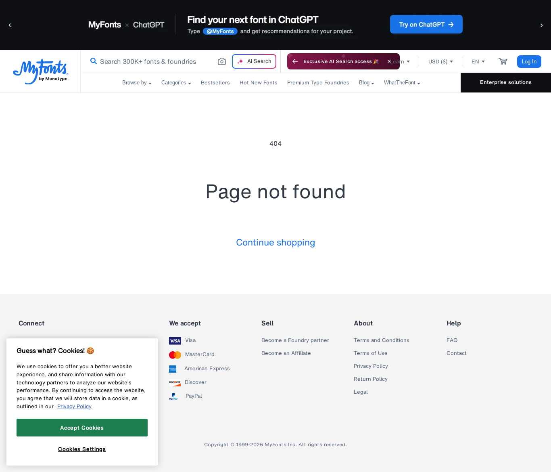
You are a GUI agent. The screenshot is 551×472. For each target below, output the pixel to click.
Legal (361, 392)
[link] (92, 61)
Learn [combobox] (397, 61)
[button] (10, 25)
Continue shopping (275, 242)
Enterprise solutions (506, 82)
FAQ (452, 340)
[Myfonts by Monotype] (40, 71)
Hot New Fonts (259, 82)
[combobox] (181, 61)
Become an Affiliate (286, 353)
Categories (173, 83)
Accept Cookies (82, 428)
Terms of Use (371, 353)
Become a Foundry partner (295, 340)
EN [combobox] (475, 61)
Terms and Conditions (381, 340)
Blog (364, 83)
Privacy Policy (371, 366)
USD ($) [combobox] (437, 61)
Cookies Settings (82, 449)
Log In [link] (529, 62)
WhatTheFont (399, 83)
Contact (457, 353)
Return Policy (371, 379)
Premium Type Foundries (318, 82)
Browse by (134, 83)
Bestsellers (215, 82)
